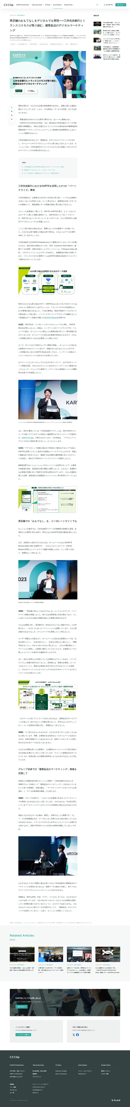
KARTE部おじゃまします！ (16, 1076)
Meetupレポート (82, 1073)
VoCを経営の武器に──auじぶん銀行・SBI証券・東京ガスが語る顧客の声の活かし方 (22, 969)
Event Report (57, 5)
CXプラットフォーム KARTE (40, 1084)
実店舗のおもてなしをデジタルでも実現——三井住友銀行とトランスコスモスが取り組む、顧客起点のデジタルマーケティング (65, 922)
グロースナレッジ (37, 1076)
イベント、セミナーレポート (29, 922)
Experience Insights (61, 1071)
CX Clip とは (13, 1090)
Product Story (68, 5)
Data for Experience (61, 1073)
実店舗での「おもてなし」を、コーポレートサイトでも (39, 170)
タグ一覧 (12, 1092)
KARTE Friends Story (22, 5)
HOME (11, 922)
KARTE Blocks (33, 44)
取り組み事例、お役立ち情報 (39, 1071)
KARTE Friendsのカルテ (16, 1073)
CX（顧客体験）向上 (22, 44)
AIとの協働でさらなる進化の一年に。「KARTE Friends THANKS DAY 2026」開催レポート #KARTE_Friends (107, 970)
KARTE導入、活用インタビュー (17, 1071)
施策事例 (35, 1073)
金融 (67, 44)
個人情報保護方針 (37, 1090)
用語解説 (12, 1084)
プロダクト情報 (104, 1073)
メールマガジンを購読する (23, 1034)
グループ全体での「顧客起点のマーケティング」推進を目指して (42, 173)
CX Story (47, 5)
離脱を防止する (73, 44)
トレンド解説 (13, 1087)
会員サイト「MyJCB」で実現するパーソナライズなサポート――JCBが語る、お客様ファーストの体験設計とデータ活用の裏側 (79, 970)
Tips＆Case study (37, 5)
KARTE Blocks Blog (38, 1087)
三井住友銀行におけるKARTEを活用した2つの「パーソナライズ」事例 (44, 167)
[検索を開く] (97, 5)
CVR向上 (13, 44)
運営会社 (35, 1092)
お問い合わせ (120, 4)
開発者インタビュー (106, 1071)
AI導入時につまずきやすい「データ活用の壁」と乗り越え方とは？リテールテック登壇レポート (50, 970)
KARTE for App (44, 44)
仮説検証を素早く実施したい (56, 44)
